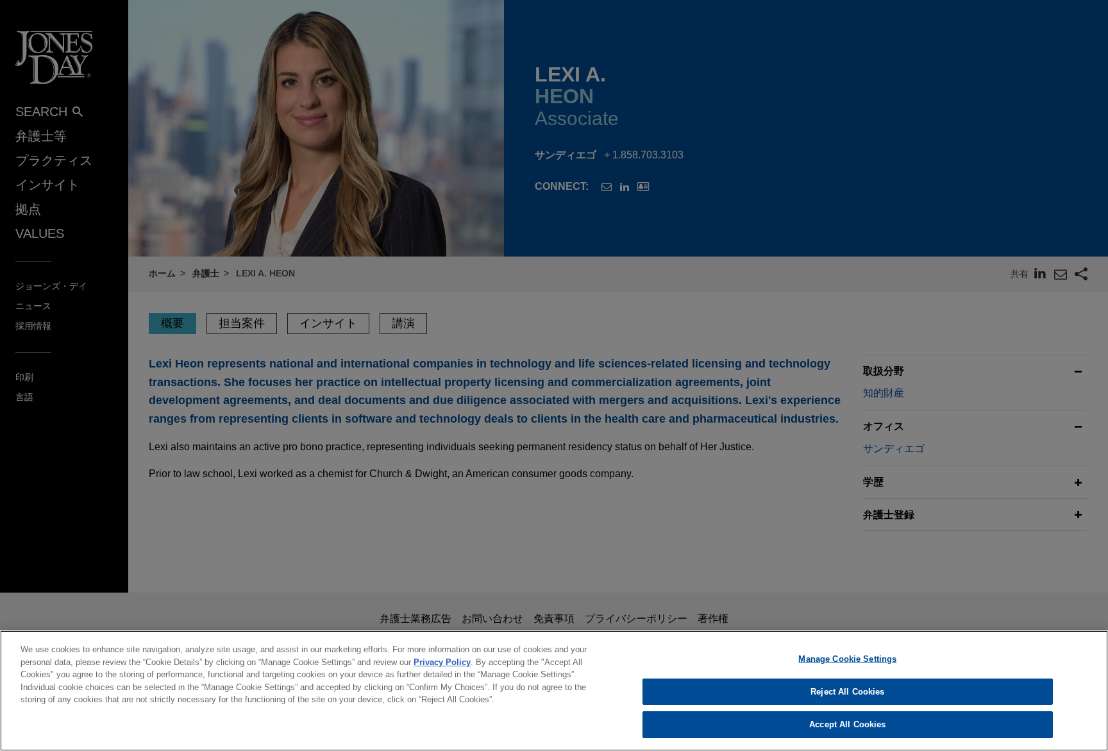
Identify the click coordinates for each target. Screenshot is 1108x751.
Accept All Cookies (847, 724)
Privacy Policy (442, 662)
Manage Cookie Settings (847, 659)
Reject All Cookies (847, 691)
